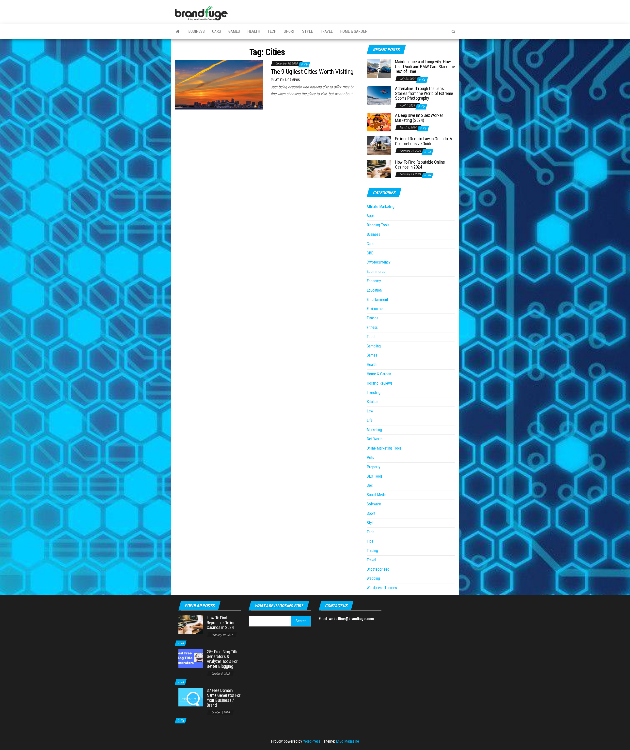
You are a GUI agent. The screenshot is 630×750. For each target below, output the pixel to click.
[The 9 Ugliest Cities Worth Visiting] (219, 84)
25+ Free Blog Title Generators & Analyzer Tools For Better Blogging (222, 659)
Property (373, 467)
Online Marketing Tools (384, 448)
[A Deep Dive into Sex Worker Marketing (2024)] (379, 122)
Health (253, 31)
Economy (374, 281)
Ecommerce (376, 271)
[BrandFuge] (178, 31)
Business (196, 31)
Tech (272, 31)
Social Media (376, 494)
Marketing (374, 429)
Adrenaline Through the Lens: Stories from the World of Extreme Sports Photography (424, 93)
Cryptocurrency (379, 262)
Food (371, 336)
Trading (372, 550)
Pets (370, 457)
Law (370, 411)
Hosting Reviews (380, 383)
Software (374, 504)
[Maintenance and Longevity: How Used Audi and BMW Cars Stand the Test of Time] (379, 68)
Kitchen (372, 401)
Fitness (372, 327)
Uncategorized (378, 569)
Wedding (373, 578)
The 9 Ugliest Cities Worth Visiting (312, 71)
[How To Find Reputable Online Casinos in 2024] (379, 168)
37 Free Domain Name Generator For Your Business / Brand (224, 697)
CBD (370, 253)
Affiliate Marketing (380, 206)
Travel (326, 31)
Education (374, 290)
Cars (216, 31)
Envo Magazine (347, 741)
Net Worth (374, 439)
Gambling (374, 346)
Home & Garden (353, 31)
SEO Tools (374, 476)
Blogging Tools (378, 225)
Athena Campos (287, 80)
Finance (372, 318)
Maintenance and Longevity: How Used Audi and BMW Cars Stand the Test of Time (425, 66)
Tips (370, 541)
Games (234, 31)
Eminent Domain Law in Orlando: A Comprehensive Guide (423, 141)
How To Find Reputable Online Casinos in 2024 (420, 164)
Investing (373, 392)
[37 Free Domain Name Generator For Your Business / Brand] (190, 697)
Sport (289, 31)
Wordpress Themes (382, 587)
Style (307, 31)
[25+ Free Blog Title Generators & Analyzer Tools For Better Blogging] (190, 658)
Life (370, 420)
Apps (371, 215)
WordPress (311, 741)
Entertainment (377, 299)
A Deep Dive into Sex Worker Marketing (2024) (419, 118)
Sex (370, 485)
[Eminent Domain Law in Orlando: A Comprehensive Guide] (379, 145)
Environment (376, 308)
